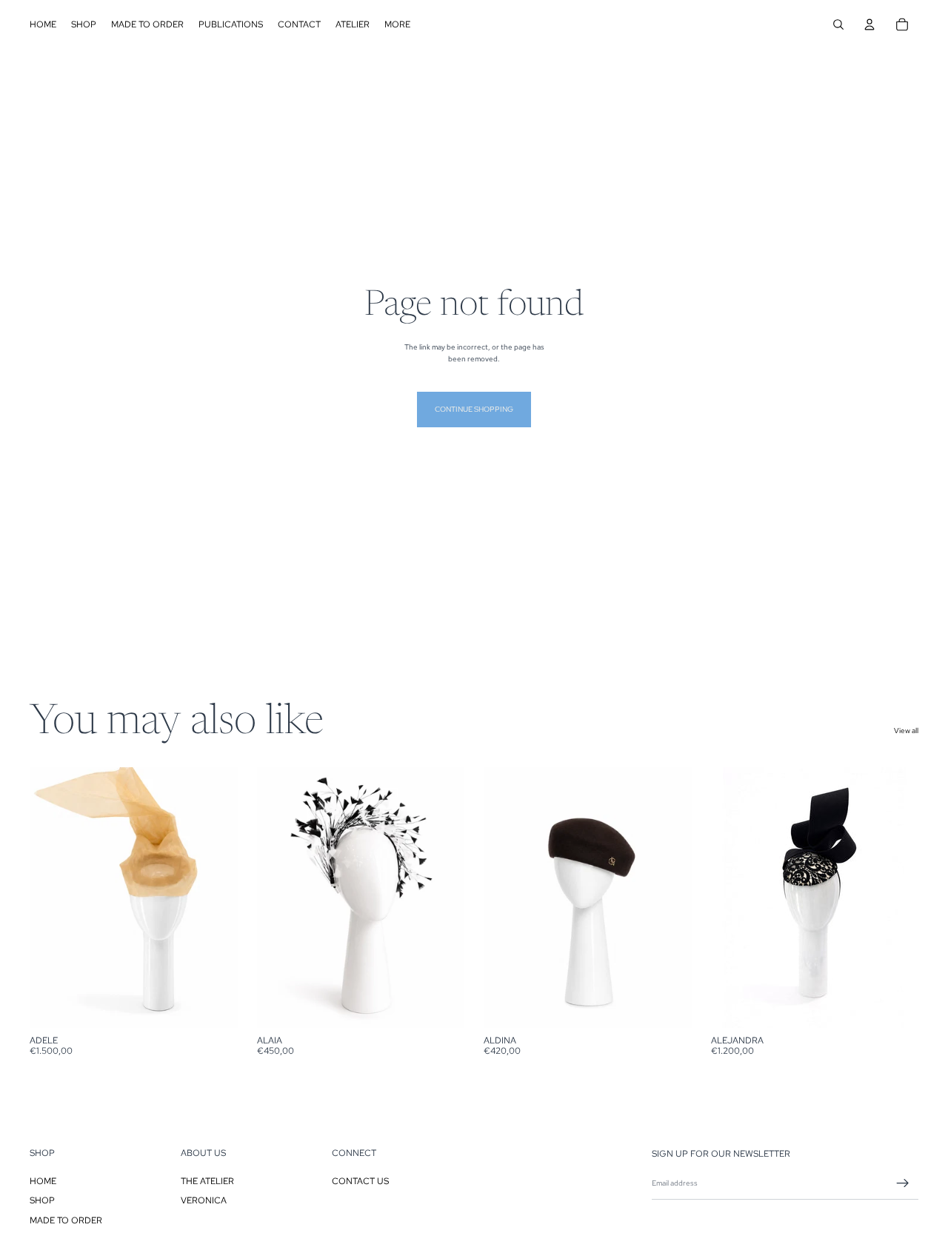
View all (906, 730)
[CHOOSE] (214, 1005)
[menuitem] (397, 24)
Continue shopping (474, 409)
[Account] (869, 24)
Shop (42, 1200)
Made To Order (66, 1220)
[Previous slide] (52, 897)
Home (43, 1180)
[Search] (838, 24)
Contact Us (360, 1180)
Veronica (204, 1200)
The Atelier (207, 1180)
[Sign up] (902, 1183)
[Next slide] (215, 897)
